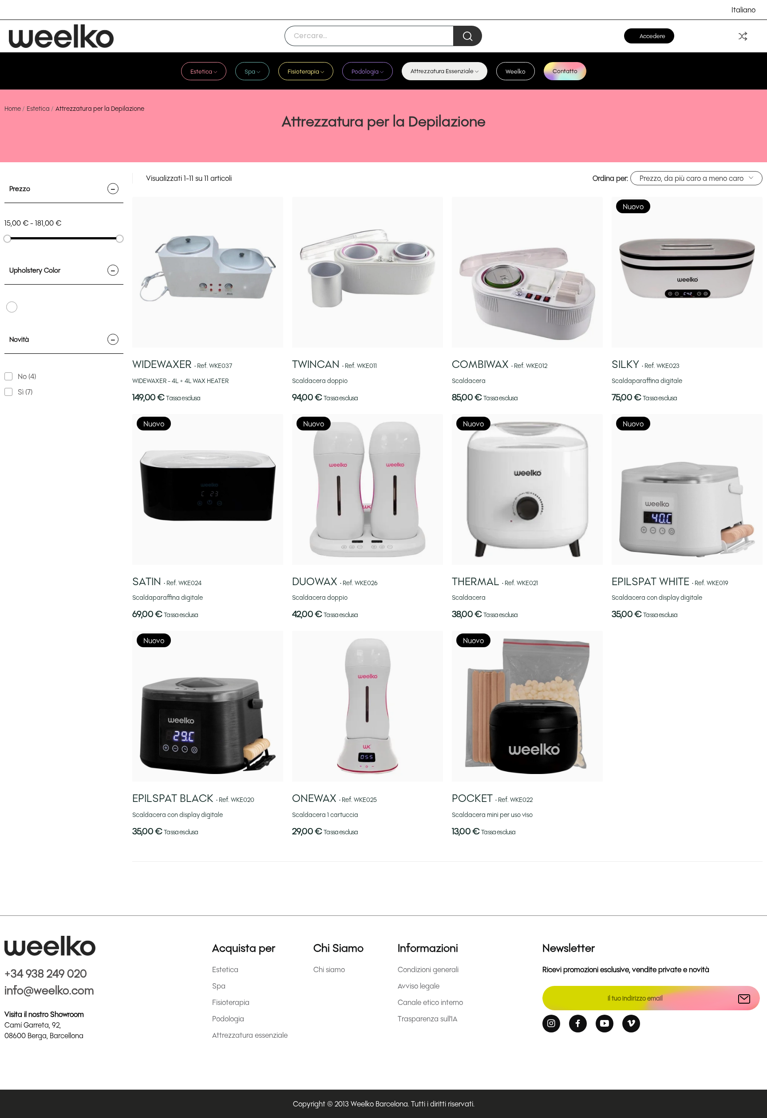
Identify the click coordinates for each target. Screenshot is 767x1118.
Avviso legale (418, 985)
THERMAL (495, 581)
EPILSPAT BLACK (193, 798)
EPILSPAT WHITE (670, 581)
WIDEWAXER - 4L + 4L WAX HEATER (180, 380)
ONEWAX (334, 798)
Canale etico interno (430, 1002)
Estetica (225, 969)
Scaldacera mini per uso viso (492, 814)
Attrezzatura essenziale (250, 1035)
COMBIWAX (499, 364)
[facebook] (578, 1023)
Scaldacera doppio (320, 380)
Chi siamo (329, 969)
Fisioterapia (230, 1002)
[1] (744, 998)
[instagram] (551, 1023)
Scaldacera (469, 380)
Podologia (228, 1018)
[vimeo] (631, 1023)
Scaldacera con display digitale (657, 597)
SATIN (167, 581)
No (27, 376)
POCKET (492, 798)
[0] (743, 36)
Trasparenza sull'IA (427, 1018)
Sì (25, 391)
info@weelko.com (49, 989)
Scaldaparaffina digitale (647, 380)
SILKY (646, 364)
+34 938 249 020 (45, 973)
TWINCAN (334, 364)
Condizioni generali (428, 969)
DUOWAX (335, 581)
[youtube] (604, 1023)
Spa (218, 985)
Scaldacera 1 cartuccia (325, 814)
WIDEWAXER (182, 364)
